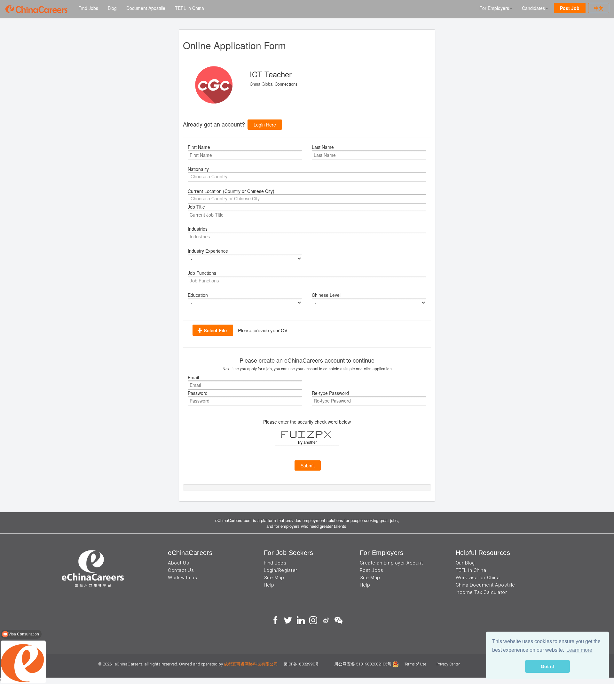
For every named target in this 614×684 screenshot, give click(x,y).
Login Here (265, 124)
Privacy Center (448, 664)
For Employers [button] (494, 8)
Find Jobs (88, 8)
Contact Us (181, 570)
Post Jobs (371, 570)
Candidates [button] (533, 8)
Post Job (569, 8)
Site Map (274, 577)
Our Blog (465, 563)
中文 (598, 8)
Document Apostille (145, 8)
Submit (308, 465)
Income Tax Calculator (481, 592)
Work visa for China (478, 577)
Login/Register (280, 570)
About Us (178, 563)
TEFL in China (189, 8)
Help (269, 585)
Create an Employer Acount (391, 563)
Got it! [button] (548, 666)
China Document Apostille (485, 585)
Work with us (182, 577)
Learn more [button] (579, 650)
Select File (215, 330)
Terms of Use (416, 664)
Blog (112, 8)
